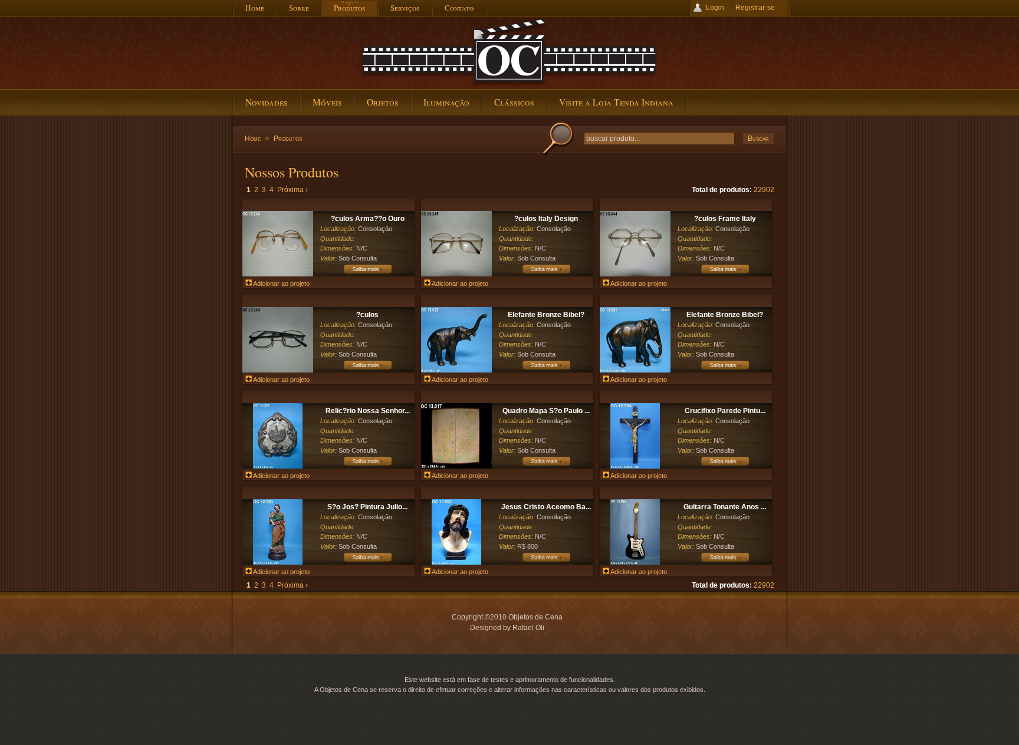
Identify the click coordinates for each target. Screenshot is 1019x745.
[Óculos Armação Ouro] (367, 272)
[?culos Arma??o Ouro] (277, 274)
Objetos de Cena (509, 52)
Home (253, 138)
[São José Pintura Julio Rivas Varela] (367, 561)
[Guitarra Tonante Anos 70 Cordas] (634, 562)
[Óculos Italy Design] (546, 272)
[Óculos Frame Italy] (725, 272)
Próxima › (292, 190)
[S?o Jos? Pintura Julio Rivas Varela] (277, 562)
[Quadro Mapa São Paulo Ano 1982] (546, 465)
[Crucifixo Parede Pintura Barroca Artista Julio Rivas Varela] (634, 466)
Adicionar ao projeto (281, 283)
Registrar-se (755, 8)
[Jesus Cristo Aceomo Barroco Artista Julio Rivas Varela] (456, 562)
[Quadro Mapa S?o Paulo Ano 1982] (456, 466)
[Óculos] (367, 368)
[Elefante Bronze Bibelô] (546, 368)
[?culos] (277, 370)
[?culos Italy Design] (456, 274)
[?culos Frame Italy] (635, 274)
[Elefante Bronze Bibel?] (456, 370)
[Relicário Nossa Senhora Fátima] (367, 465)
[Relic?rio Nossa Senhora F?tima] (277, 466)
